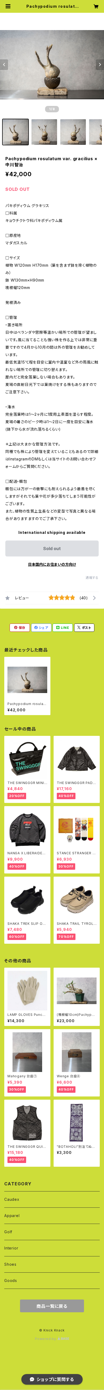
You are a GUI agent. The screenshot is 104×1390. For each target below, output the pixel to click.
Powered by (46, 1339)
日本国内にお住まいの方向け (52, 564)
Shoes (10, 1264)
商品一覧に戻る (52, 1306)
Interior (11, 1248)
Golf (8, 1232)
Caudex (11, 1199)
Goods (10, 1280)
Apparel (12, 1215)
